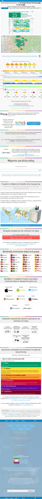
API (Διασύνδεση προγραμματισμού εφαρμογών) (20, 452)
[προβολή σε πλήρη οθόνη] (32, 11)
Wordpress (14, 305)
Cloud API (27, 305)
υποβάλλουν (31, 491)
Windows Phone (33, 287)
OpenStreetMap (34, 52)
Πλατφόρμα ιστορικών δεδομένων (20, 453)
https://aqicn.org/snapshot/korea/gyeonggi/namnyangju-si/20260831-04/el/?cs (21, 142)
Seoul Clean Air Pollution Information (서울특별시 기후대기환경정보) (20, 477)
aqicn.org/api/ (36, 155)
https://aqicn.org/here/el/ (21, 136)
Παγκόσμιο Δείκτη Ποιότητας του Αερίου (14, 412)
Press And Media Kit (20, 435)
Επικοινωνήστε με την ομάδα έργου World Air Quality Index (20, 434)
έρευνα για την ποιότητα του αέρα (20, 438)
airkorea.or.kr (11, 115)
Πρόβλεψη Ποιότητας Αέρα (20, 450)
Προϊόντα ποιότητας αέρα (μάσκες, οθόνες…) (20, 451)
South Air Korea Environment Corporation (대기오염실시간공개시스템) (21, 475)
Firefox (33, 296)
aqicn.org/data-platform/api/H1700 (26, 154)
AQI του (19, 11)
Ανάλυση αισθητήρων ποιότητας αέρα (20, 442)
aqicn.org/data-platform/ (21, 245)
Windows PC (9, 296)
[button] (22, 37)
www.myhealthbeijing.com (26, 405)
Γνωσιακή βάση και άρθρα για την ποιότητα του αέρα (20, 440)
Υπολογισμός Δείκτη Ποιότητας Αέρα (20, 449)
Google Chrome (21, 296)
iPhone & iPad (9, 287)
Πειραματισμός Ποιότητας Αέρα (20, 441)
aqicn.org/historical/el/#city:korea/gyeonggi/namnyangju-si (20, 244)
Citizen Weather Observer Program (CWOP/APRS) (20, 474)
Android (21, 287)
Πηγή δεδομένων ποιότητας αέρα (20, 447)
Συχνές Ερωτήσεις (20, 445)
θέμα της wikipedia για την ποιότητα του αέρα (18, 398)
